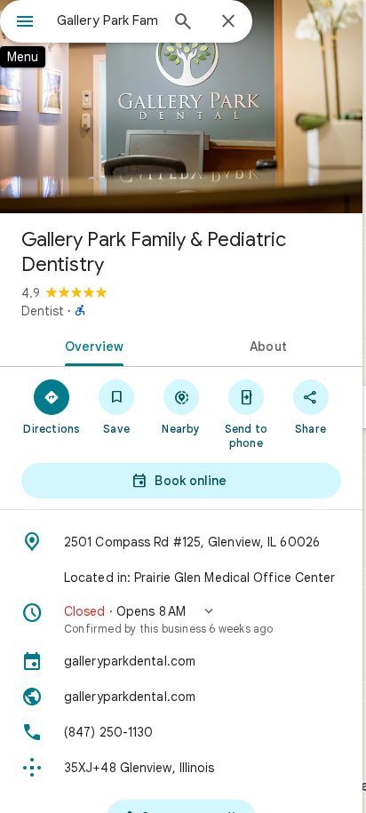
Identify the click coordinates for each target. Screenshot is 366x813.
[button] (181, 619)
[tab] (91, 344)
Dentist (42, 311)
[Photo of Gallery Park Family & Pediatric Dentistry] (181, 106)
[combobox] (107, 20)
